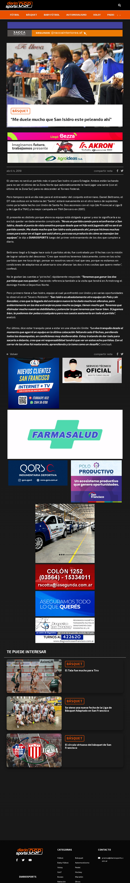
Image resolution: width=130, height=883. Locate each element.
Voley (97, 14)
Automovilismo (76, 14)
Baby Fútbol (52, 14)
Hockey (78, 872)
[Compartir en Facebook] (118, 170)
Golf (59, 872)
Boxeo (60, 877)
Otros (77, 881)
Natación (61, 881)
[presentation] (117, 14)
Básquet (31, 14)
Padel (111, 14)
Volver (13, 354)
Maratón (79, 877)
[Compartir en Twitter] (122, 170)
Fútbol (14, 14)
